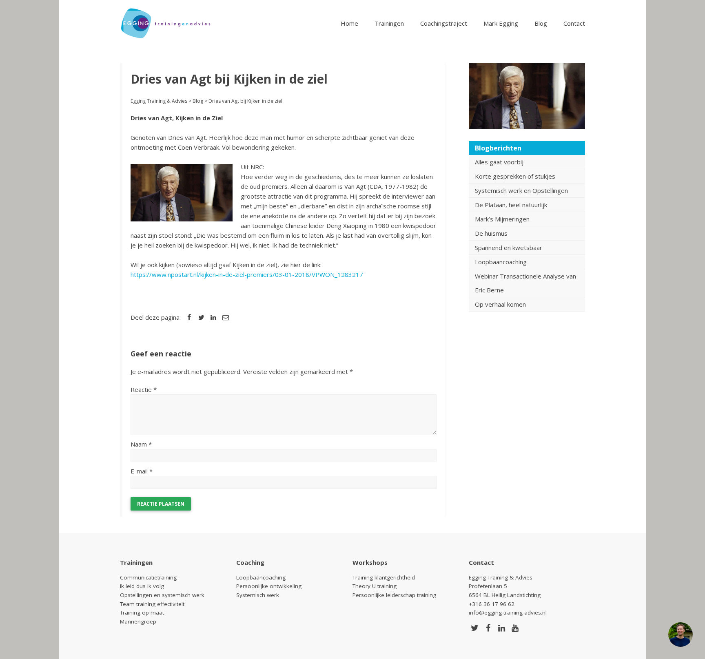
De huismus (491, 233)
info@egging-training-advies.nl (508, 612)
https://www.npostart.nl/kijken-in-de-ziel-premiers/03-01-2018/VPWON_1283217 (247, 274)
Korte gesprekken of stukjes (515, 176)
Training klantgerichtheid (383, 577)
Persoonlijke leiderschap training (394, 595)
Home (349, 23)
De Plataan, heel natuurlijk (511, 205)
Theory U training (374, 586)
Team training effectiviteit (152, 604)
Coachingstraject (443, 23)
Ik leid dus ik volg (142, 586)
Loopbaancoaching (501, 262)
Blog (540, 23)
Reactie (144, 389)
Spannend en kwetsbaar (508, 247)
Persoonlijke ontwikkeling (269, 586)
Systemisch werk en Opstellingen (521, 190)
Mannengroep (138, 621)
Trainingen (389, 23)
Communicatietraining (148, 577)
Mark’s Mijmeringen (502, 219)
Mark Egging (500, 23)
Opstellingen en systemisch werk (162, 595)
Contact (574, 23)
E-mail (142, 471)
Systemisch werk (257, 595)
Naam (141, 444)
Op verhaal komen (500, 304)
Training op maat (142, 612)
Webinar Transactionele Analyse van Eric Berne (525, 283)
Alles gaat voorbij (499, 162)
